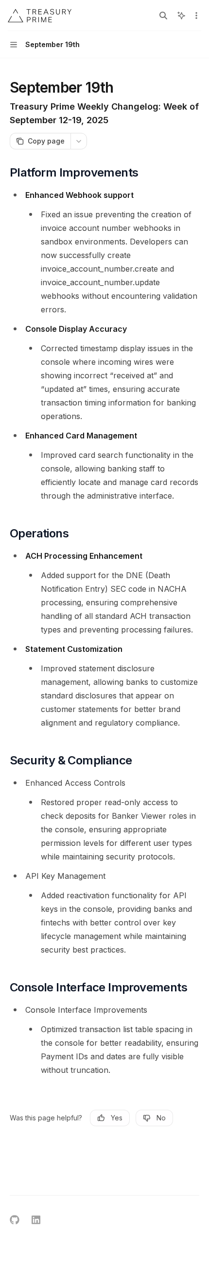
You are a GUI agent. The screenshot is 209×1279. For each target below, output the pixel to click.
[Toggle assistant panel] (181, 15)
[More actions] (196, 15)
